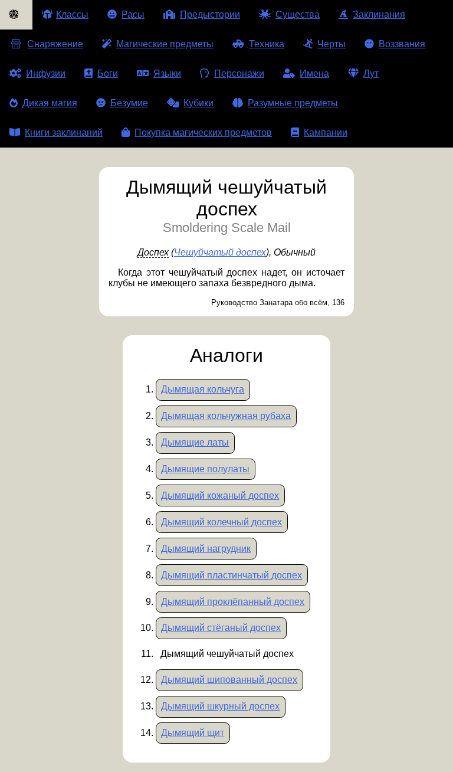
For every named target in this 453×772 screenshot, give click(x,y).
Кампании (325, 132)
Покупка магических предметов (203, 132)
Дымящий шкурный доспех (220, 706)
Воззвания (402, 44)
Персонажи (239, 73)
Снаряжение (55, 44)
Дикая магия (49, 103)
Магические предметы (165, 44)
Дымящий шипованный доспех (229, 680)
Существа (297, 14)
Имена (314, 73)
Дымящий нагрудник (206, 549)
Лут (371, 73)
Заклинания (379, 14)
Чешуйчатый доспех (220, 252)
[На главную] (16, 15)
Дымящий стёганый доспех (221, 628)
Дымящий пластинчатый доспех (231, 575)
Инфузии (45, 73)
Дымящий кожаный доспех (220, 495)
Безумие (129, 103)
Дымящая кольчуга (202, 389)
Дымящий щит (192, 733)
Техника (266, 44)
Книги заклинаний (64, 132)
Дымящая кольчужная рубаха (226, 416)
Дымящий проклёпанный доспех (232, 602)
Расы (133, 14)
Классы (72, 14)
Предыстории (210, 14)
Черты (331, 44)
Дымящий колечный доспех (221, 522)
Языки (167, 73)
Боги (107, 73)
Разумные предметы (293, 103)
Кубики (198, 103)
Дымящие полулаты (205, 469)
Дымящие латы (195, 442)
